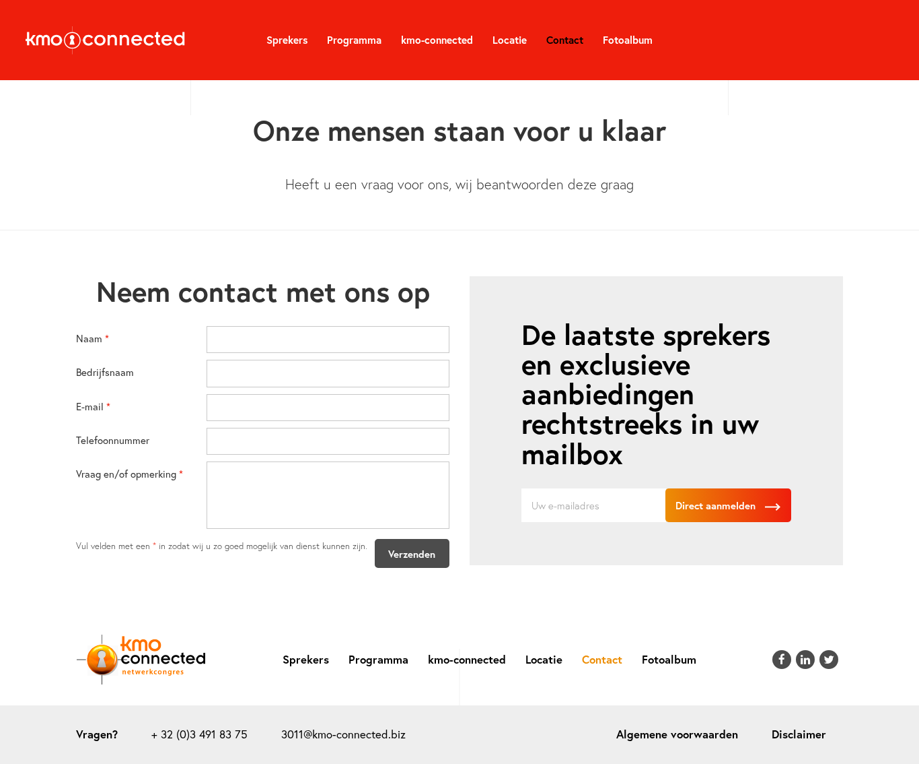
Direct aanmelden (716, 505)
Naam (89, 337)
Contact (564, 39)
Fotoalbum (628, 39)
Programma (354, 39)
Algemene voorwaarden (677, 734)
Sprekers (286, 39)
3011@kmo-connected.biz (343, 734)
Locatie (509, 39)
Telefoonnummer (112, 439)
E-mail (90, 406)
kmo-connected (437, 39)
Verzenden (411, 554)
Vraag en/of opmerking (126, 473)
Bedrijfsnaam (105, 371)
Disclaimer (799, 734)
